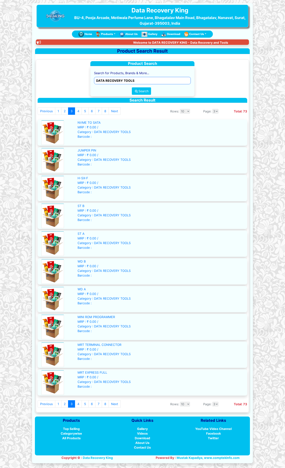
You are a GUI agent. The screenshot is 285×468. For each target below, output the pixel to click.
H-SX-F (83, 178)
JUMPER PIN (87, 150)
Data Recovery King (98, 458)
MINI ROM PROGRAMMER (96, 317)
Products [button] (107, 34)
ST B (81, 206)
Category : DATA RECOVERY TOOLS (104, 132)
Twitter (213, 438)
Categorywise (71, 433)
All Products (71, 438)
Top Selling (71, 429)
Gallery (152, 34)
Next (114, 111)
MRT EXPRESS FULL (92, 372)
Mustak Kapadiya (189, 458)
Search (143, 91)
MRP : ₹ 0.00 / (88, 127)
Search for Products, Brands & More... (121, 73)
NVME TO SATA (89, 122)
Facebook (213, 433)
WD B (82, 261)
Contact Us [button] (196, 34)
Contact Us (142, 447)
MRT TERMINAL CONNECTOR (99, 345)
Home (88, 34)
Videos (142, 433)
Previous (46, 111)
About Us (131, 34)
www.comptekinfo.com (222, 458)
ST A (81, 234)
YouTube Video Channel (213, 429)
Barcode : (85, 136)
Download (173, 34)
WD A (82, 289)
